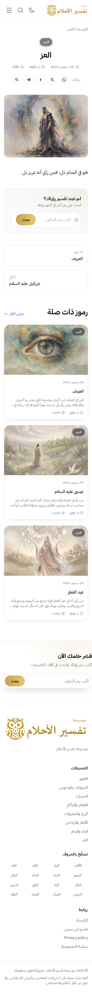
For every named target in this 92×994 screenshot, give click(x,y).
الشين (78, 894)
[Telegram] (28, 80)
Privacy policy (76, 938)
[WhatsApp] (64, 80)
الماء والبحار (79, 831)
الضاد (35, 894)
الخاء (35, 875)
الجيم (78, 875)
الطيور (83, 778)
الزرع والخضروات (76, 814)
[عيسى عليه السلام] (46, 450)
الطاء (14, 894)
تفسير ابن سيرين (76, 929)
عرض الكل (16, 313)
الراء (56, 885)
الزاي (35, 885)
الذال (78, 885)
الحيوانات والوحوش (73, 787)
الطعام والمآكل (77, 805)
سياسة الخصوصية (74, 946)
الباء (56, 865)
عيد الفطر (76, 592)
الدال (14, 875)
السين (14, 885)
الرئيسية (82, 29)
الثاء (14, 865)
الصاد (57, 894)
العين (70, 29)
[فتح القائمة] (9, 10)
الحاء (56, 875)
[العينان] (46, 350)
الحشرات (82, 796)
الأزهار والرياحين (76, 822)
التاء (35, 865)
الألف (78, 865)
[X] (52, 80)
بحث (26, 220)
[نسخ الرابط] (16, 80)
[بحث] (20, 10)
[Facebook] (40, 80)
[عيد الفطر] (46, 551)
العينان (78, 391)
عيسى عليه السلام (69, 492)
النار (85, 840)
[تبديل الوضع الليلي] (32, 10)
